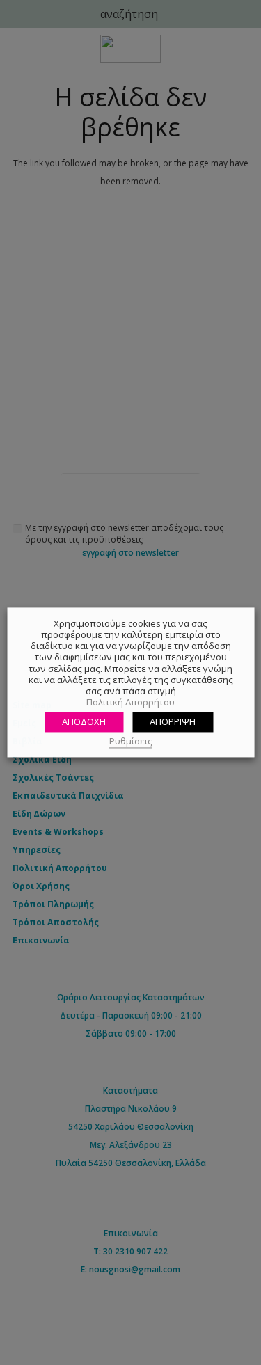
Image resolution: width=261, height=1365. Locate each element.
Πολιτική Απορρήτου (130, 702)
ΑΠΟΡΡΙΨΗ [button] (173, 721)
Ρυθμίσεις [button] (130, 741)
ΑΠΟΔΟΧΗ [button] (84, 721)
